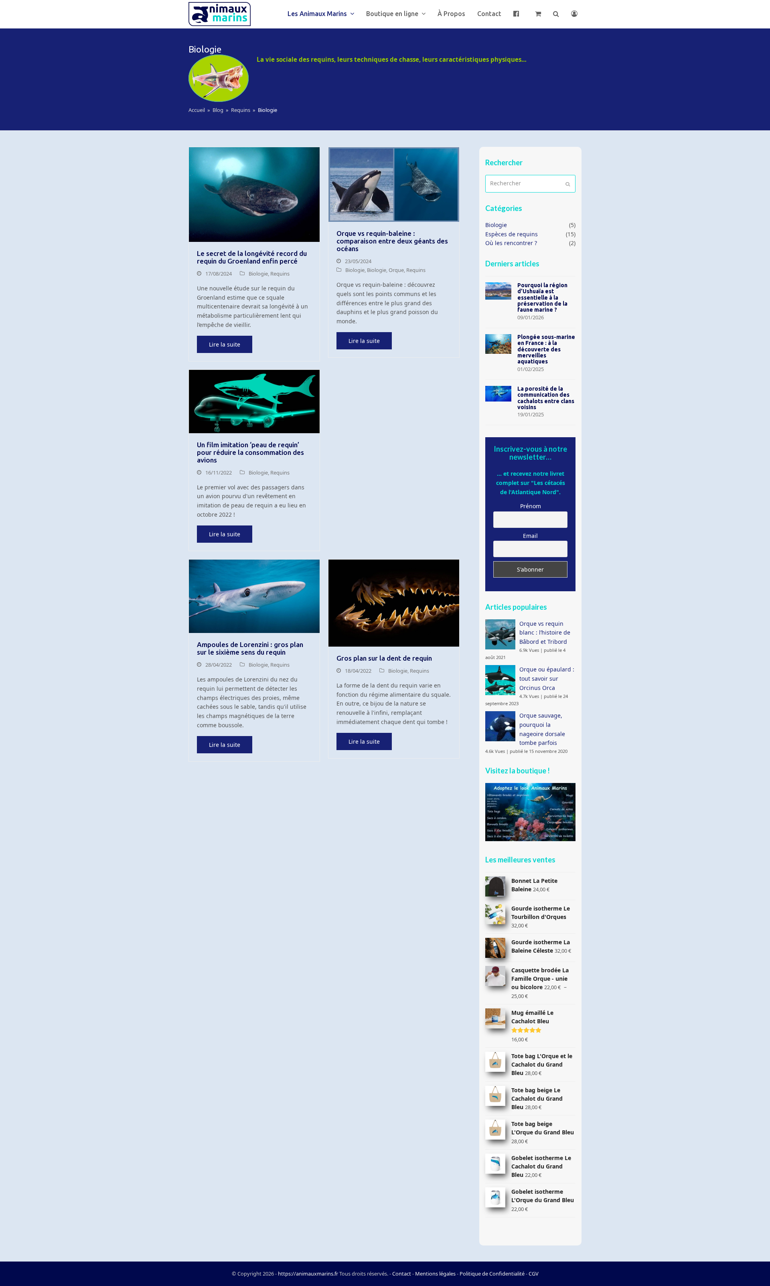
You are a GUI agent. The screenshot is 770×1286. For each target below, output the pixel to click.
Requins (280, 273)
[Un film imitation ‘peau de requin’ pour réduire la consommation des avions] (254, 401)
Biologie (258, 273)
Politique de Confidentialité (492, 1273)
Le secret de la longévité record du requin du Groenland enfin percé (252, 257)
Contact (402, 1273)
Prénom (530, 506)
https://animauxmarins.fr (308, 1273)
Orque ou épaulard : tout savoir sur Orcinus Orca (546, 678)
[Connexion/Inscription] (576, 14)
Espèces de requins (511, 234)
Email (530, 536)
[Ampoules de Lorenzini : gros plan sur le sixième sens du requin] (254, 595)
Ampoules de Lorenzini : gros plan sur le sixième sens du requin (250, 648)
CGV (534, 1273)
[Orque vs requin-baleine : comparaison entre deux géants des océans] (393, 184)
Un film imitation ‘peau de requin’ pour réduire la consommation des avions (250, 452)
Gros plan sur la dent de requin (384, 658)
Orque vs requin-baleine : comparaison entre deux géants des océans (392, 240)
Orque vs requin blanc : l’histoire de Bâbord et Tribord (544, 633)
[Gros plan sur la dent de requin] (393, 602)
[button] (538, 14)
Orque (396, 270)
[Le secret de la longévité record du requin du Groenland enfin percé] (254, 194)
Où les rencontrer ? (511, 243)
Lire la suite (224, 344)
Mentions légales (435, 1273)
